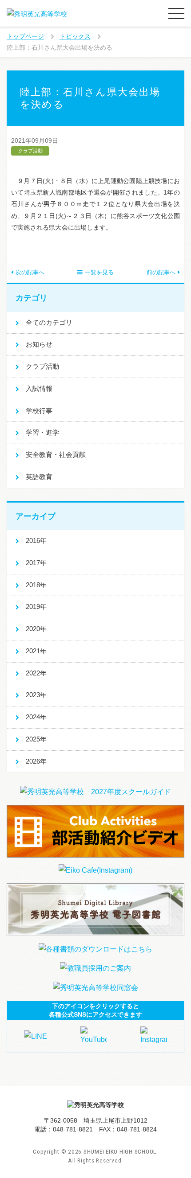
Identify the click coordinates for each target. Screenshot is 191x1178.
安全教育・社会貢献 (56, 454)
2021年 (36, 651)
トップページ (25, 36)
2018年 (36, 585)
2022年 (36, 673)
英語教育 (39, 476)
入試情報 (39, 388)
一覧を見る (99, 272)
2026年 (36, 761)
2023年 (36, 694)
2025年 (36, 739)
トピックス (75, 36)
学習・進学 (42, 432)
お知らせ (39, 344)
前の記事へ (161, 272)
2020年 (36, 628)
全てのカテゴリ (49, 322)
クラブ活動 (42, 366)
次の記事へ (30, 272)
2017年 (36, 562)
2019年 (36, 606)
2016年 (36, 540)
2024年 (36, 717)
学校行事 (39, 410)
